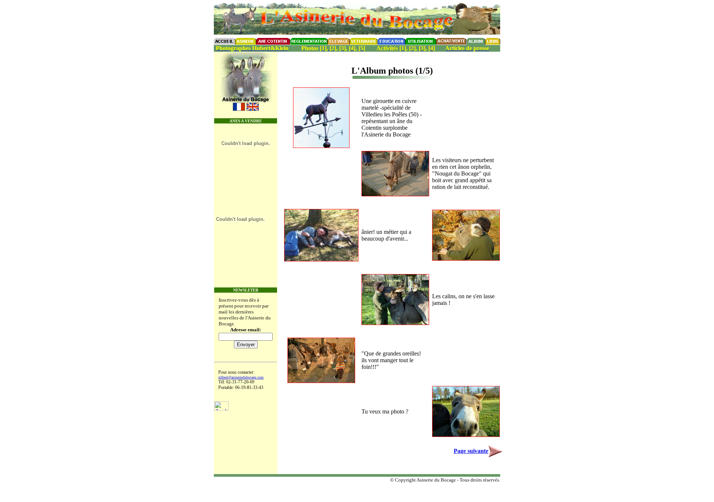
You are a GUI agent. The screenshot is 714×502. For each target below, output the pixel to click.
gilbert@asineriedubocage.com (241, 377)
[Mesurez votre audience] (221, 408)
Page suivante (471, 451)
